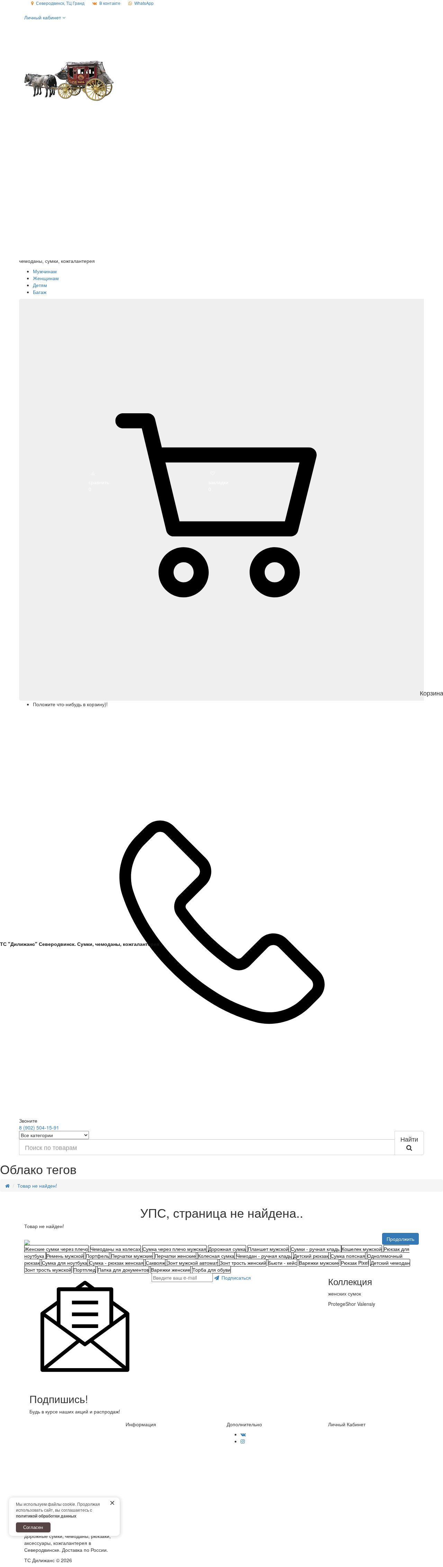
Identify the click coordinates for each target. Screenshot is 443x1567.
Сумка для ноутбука (64, 1262)
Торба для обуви (211, 1269)
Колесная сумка (216, 1255)
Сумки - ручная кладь (316, 1248)
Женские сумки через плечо (56, 1248)
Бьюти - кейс (282, 1262)
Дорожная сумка (227, 1248)
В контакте (109, 3)
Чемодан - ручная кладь (263, 1255)
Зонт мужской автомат (192, 1262)
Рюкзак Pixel (355, 1262)
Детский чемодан (390, 1262)
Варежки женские (170, 1269)
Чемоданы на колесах (115, 1248)
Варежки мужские (319, 1262)
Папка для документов (123, 1269)
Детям (40, 285)
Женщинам (46, 278)
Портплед (84, 1269)
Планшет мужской (268, 1248)
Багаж (39, 291)
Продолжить (400, 1238)
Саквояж (155, 1262)
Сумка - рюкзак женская (116, 1262)
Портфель (97, 1255)
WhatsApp (144, 3)
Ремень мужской (65, 1255)
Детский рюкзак (310, 1255)
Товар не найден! (37, 1185)
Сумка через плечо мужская (174, 1248)
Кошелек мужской (362, 1248)
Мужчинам (45, 271)
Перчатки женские (175, 1255)
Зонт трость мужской (48, 1269)
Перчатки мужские (132, 1255)
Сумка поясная (348, 1255)
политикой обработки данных (46, 1516)
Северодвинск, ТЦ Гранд (60, 3)
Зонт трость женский (243, 1262)
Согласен (33, 1527)
